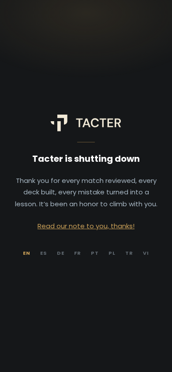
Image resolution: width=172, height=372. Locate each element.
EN (26, 253)
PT (95, 253)
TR (129, 253)
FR (77, 253)
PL (112, 253)
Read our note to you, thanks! (86, 226)
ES (43, 253)
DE (60, 253)
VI (146, 253)
